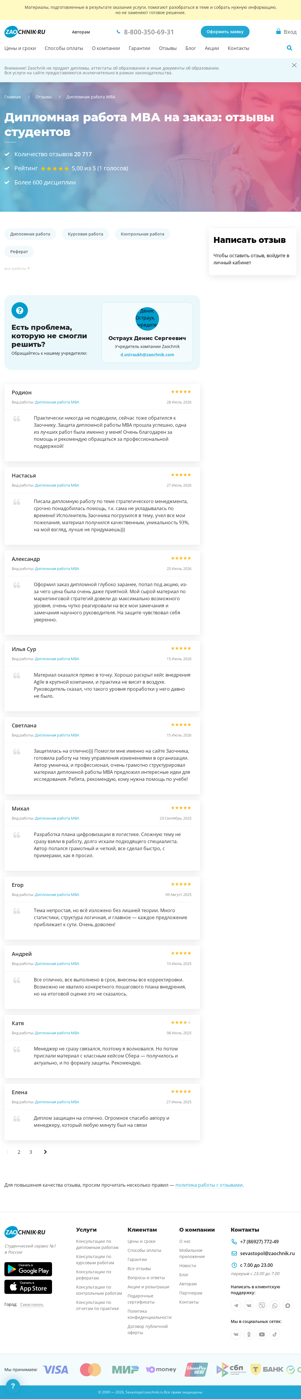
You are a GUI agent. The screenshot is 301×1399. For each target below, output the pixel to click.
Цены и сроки (20, 48)
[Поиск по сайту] (289, 48)
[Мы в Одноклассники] (249, 1334)
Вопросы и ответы (146, 1277)
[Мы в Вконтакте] (249, 1305)
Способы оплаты (64, 48)
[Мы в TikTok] (275, 1334)
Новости (187, 1265)
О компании (106, 48)
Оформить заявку (225, 31)
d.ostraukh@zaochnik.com (147, 354)
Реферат (19, 251)
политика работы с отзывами (209, 1185)
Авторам (81, 32)
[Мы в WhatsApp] (275, 1305)
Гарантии (139, 48)
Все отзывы (139, 1268)
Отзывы (168, 48)
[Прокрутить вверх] (288, 1374)
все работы (15, 268)
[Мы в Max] (287, 1305)
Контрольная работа (142, 234)
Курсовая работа (85, 234)
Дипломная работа (30, 234)
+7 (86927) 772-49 (259, 1241)
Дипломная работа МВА (57, 402)
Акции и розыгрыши (148, 1286)
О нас (185, 1241)
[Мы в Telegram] (236, 1305)
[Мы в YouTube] (262, 1334)
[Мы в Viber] (262, 1305)
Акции (212, 48)
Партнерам (190, 1293)
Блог (190, 48)
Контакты (238, 48)
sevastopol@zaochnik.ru (267, 1253)
